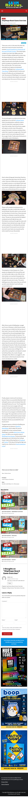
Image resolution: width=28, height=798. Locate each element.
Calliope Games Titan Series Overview (15, 588)
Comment (4, 601)
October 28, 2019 (12, 23)
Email (16, 620)
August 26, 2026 (11, 561)
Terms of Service (5, 784)
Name (3, 620)
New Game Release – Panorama (9, 535)
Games (4, 18)
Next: (10, 483)
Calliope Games (20, 120)
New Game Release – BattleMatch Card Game (12, 511)
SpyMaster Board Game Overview (15, 586)
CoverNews (10, 794)
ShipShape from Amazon (8, 436)
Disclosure (24, 43)
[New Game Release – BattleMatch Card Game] (14, 501)
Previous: (8, 478)
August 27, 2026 (11, 537)
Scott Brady (5, 513)
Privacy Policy (4, 782)
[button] (2, 10)
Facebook (22, 440)
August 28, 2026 (11, 513)
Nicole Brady (5, 23)
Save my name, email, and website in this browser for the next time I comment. (12, 628)
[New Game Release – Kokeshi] (14, 549)
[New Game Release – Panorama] (14, 525)
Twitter (6, 442)
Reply (9, 583)
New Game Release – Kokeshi (9, 559)
